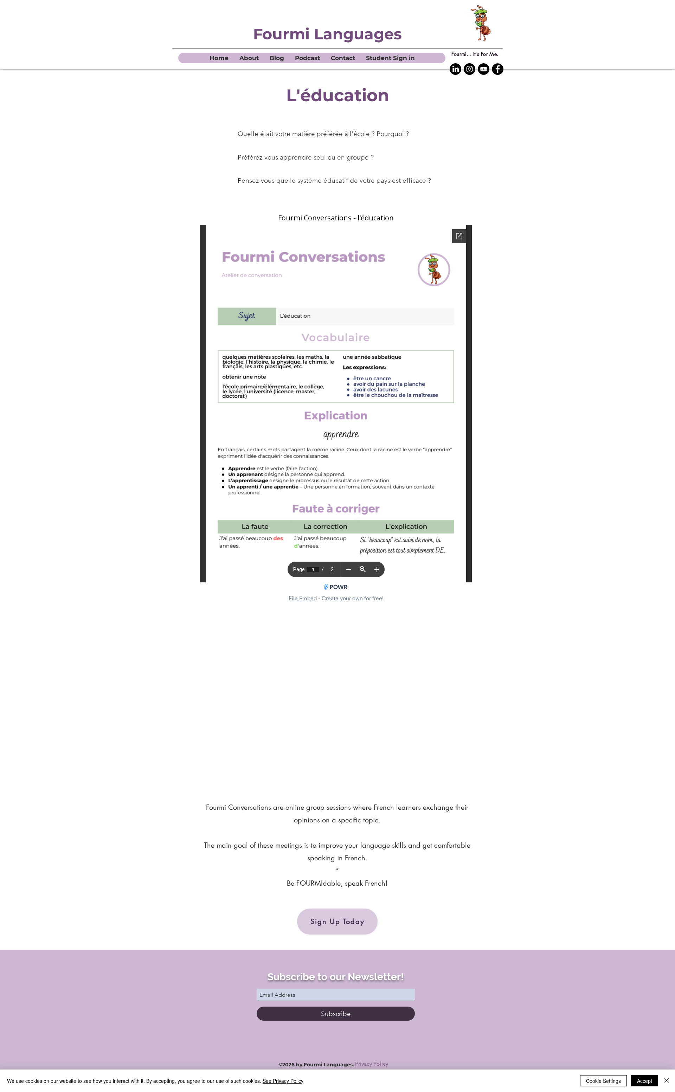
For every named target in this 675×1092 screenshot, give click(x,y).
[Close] (666, 1080)
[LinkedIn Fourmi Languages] (455, 69)
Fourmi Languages (327, 34)
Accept (644, 1080)
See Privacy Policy (283, 1080)
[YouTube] (483, 69)
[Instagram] (469, 69)
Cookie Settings (603, 1080)
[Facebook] (497, 69)
